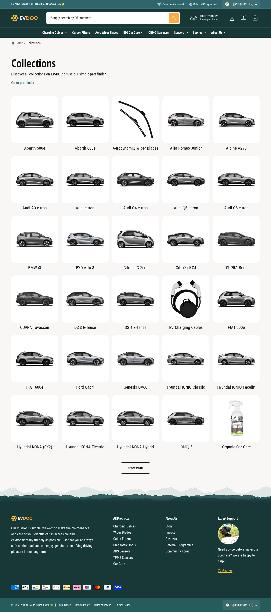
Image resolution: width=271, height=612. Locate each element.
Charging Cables (52, 33)
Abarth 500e (34, 148)
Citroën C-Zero (135, 267)
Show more (135, 468)
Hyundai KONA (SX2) (34, 446)
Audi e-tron (85, 207)
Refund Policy (82, 605)
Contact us (225, 570)
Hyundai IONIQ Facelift (236, 387)
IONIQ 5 (186, 446)
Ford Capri (85, 387)
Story (169, 526)
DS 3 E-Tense (85, 327)
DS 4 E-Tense (135, 327)
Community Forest (173, 4)
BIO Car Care (131, 33)
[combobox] (113, 18)
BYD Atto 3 (85, 267)
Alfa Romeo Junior (186, 148)
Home (19, 43)
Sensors (179, 33)
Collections (34, 43)
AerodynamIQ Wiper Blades (135, 148)
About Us (217, 33)
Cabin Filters (122, 539)
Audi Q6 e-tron (186, 207)
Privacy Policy (123, 605)
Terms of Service (102, 605)
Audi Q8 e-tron (236, 207)
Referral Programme (205, 4)
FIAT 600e (34, 387)
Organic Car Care (236, 446)
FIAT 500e (236, 327)
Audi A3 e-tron (34, 207)
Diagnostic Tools (124, 545)
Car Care (119, 564)
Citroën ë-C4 (186, 267)
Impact (170, 532)
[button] (255, 18)
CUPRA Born (236, 267)
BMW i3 (34, 267)
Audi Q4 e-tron (135, 207)
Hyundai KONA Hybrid (135, 446)
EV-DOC (24, 605)
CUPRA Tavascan (34, 327)
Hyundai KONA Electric (85, 446)
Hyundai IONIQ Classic (186, 387)
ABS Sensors (121, 551)
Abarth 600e (85, 148)
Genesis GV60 (135, 387)
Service (197, 33)
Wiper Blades (122, 532)
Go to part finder (22, 83)
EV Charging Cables (185, 327)
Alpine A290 (236, 148)
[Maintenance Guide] (243, 18)
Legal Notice (64, 605)
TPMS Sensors (123, 558)
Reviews (171, 539)
